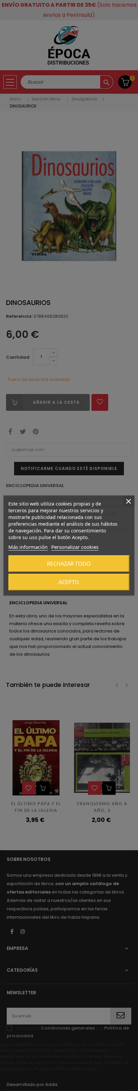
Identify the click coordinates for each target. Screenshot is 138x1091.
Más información (28, 546)
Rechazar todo (69, 563)
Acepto (69, 582)
